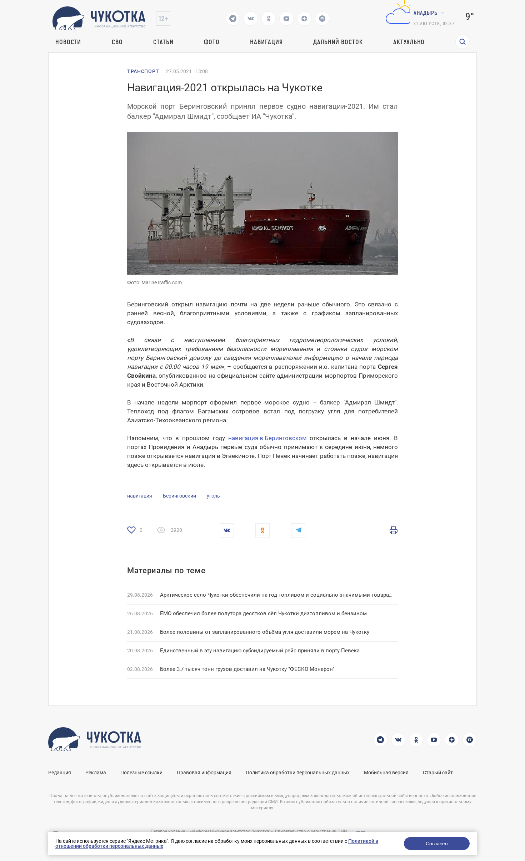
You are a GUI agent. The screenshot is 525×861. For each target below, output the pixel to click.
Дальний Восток (338, 42)
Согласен (437, 843)
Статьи (163, 42)
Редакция (59, 772)
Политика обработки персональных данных (298, 772)
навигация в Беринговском (267, 438)
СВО (117, 42)
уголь (213, 496)
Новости (68, 42)
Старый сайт (438, 772)
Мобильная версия (386, 772)
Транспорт (143, 71)
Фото (212, 42)
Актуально (409, 42)
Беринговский (179, 496)
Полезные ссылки (141, 772)
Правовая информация (204, 772)
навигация (139, 496)
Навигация (266, 42)
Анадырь (426, 12)
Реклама (95, 772)
